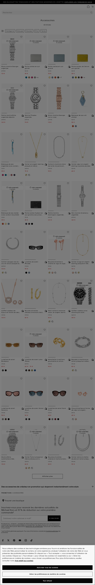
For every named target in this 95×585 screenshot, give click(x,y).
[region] (47, 565)
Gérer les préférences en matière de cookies (47, 574)
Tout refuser (47, 581)
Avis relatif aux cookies (24, 560)
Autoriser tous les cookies (47, 568)
